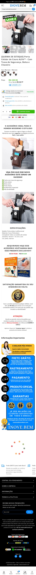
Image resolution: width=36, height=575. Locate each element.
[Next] (31, 29)
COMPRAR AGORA (24, 111)
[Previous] (4, 29)
